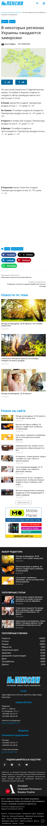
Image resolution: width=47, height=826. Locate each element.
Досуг (4, 818)
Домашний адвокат (17, 816)
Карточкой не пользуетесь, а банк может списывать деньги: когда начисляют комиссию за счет (30, 623)
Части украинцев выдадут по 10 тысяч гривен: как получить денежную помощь (29, 469)
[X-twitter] (19, 764)
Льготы (9, 818)
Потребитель (6, 823)
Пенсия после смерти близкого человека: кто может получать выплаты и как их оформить (29, 599)
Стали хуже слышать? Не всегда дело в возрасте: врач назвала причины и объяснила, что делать (29, 611)
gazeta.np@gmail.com (11, 723)
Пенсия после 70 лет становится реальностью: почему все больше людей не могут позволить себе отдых (30, 481)
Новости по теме (14, 295)
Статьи (21, 823)
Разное (12, 22)
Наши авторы (24, 702)
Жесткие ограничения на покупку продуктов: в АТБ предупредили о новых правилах (30, 492)
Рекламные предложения (15, 735)
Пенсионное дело (14, 813)
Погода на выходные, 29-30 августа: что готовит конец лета (22, 324)
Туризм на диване (26, 821)
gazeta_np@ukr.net (9, 752)
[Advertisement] (23, 160)
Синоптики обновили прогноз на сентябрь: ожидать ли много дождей (20, 359)
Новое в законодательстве (22, 818)
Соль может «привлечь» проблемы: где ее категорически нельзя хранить (31, 437)
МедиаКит (23, 730)
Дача (34, 813)
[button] (44, 3)
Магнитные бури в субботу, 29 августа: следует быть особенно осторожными (29, 426)
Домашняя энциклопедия (34, 816)
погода (7, 249)
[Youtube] (26, 764)
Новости (19, 12)
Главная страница (7, 12)
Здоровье (40, 813)
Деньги (36, 821)
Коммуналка (26, 813)
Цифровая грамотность (10, 821)
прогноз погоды (17, 249)
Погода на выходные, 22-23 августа (16, 393)
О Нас (23, 691)
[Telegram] (12, 764)
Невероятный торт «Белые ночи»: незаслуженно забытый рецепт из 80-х (30, 448)
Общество (5, 816)
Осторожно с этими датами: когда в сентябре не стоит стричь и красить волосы (31, 458)
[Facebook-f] (4, 764)
